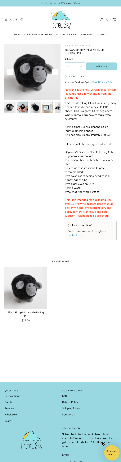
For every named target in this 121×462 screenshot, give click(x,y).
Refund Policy (70, 402)
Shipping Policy (71, 408)
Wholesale (10, 414)
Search (8, 420)
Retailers (9, 408)
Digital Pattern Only (102, 82)
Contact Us (68, 414)
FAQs (65, 395)
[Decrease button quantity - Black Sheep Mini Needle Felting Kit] (69, 66)
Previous (10, 72)
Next (55, 72)
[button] (17, 34)
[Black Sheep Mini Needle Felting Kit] (25, 288)
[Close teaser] (103, 444)
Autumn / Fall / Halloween (77, 45)
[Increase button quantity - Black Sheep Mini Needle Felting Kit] (81, 66)
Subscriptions (12, 395)
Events (8, 402)
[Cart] (114, 19)
